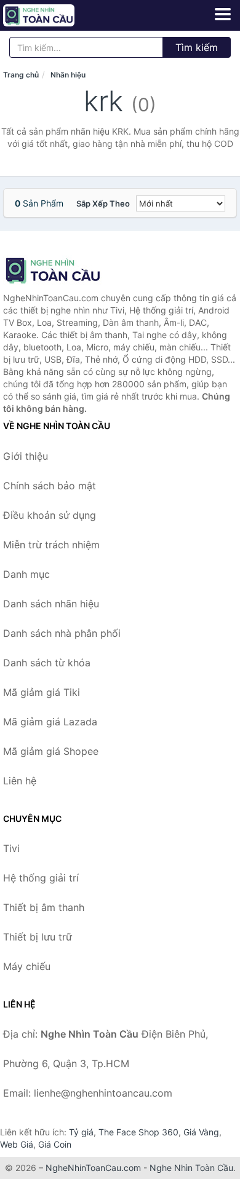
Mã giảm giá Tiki (41, 692)
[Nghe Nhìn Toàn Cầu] (64, 270)
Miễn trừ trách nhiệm (51, 544)
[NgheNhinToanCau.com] (52, 15)
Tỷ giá (81, 1132)
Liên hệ (19, 781)
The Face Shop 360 (138, 1132)
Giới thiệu (25, 456)
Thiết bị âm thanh (43, 907)
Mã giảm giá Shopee (50, 751)
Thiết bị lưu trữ (37, 937)
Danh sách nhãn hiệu (51, 603)
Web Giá (16, 1144)
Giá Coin (54, 1144)
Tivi (11, 848)
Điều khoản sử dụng (49, 515)
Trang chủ (21, 74)
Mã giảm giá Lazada (50, 722)
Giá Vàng (201, 1132)
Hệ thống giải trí (41, 878)
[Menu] (223, 14)
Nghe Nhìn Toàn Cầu (191, 1167)
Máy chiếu (26, 966)
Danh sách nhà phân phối (62, 633)
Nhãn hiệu (68, 74)
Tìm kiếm (196, 47)
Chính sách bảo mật (49, 485)
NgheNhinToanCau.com (93, 1167)
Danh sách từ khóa (46, 663)
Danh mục (26, 574)
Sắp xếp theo (103, 203)
